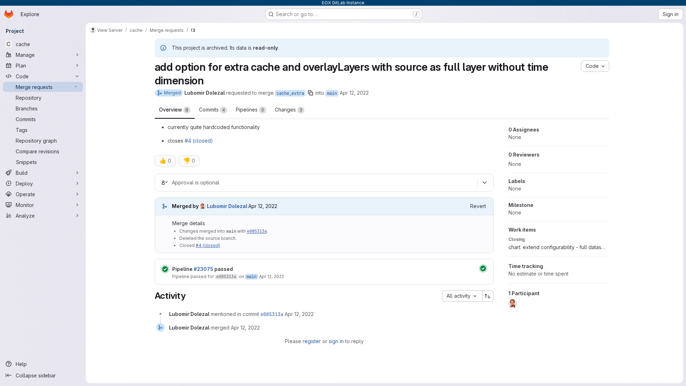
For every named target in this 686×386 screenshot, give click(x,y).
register (312, 341)
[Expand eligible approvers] (485, 182)
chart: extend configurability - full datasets (558, 247)
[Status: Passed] (165, 269)
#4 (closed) (199, 141)
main (332, 93)
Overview (173, 110)
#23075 (203, 269)
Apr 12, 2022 (354, 93)
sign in (336, 341)
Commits (212, 110)
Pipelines (250, 110)
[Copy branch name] (310, 93)
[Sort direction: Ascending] (488, 296)
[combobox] (462, 296)
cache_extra (290, 93)
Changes (288, 110)
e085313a (257, 231)
